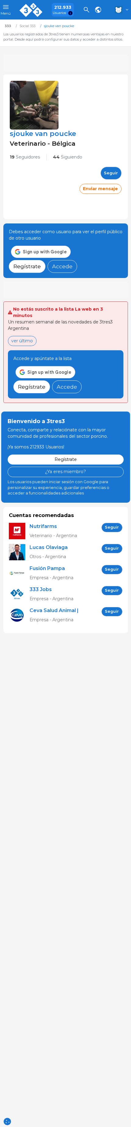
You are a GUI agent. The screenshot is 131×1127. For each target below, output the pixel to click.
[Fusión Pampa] (19, 573)
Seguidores (25, 157)
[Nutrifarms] (19, 531)
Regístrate (27, 266)
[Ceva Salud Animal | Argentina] (19, 615)
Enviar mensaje (100, 188)
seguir (111, 173)
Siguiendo (67, 157)
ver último (22, 341)
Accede (62, 266)
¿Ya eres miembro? (65, 471)
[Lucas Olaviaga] (19, 552)
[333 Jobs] (19, 594)
